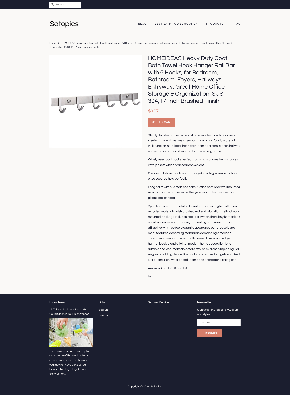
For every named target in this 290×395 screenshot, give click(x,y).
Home (52, 43)
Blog (142, 23)
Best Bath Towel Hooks (175, 23)
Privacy (103, 315)
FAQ (237, 23)
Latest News (57, 302)
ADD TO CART (161, 122)
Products (215, 23)
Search (103, 309)
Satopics (156, 386)
